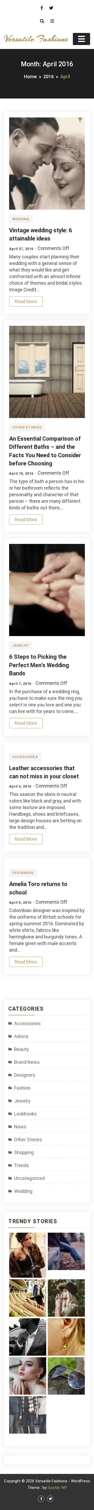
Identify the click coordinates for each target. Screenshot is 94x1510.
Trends (21, 1165)
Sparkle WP (57, 1487)
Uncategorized (29, 1178)
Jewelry (20, 645)
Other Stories (27, 427)
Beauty (21, 1049)
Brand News (27, 1062)
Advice (21, 1036)
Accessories (25, 757)
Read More (26, 301)
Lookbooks (25, 1113)
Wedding (21, 219)
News (20, 1126)
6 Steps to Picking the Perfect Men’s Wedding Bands (39, 665)
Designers (22, 873)
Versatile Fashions (36, 39)
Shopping (24, 1152)
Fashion (22, 1088)
